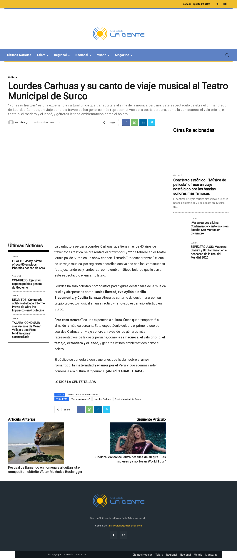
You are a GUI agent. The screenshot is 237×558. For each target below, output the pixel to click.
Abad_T (24, 122)
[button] (227, 54)
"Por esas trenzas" (80, 399)
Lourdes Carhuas (102, 399)
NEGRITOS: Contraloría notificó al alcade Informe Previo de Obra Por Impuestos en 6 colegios (28, 305)
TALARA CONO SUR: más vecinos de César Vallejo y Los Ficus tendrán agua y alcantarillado (26, 330)
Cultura (12, 77)
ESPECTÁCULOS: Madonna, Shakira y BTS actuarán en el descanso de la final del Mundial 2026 (209, 252)
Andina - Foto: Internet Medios (82, 394)
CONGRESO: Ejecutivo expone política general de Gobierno (27, 284)
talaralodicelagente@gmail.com (125, 525)
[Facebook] (126, 122)
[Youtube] (225, 4)
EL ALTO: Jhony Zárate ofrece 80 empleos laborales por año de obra (28, 264)
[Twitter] (151, 122)
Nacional (16, 276)
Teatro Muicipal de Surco (128, 399)
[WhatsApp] (134, 122)
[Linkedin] (143, 122)
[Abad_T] (11, 122)
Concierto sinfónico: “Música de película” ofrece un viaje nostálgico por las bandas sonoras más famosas (199, 187)
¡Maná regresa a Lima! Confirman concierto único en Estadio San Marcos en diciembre (209, 228)
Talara (15, 257)
